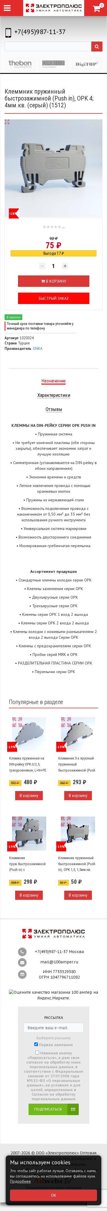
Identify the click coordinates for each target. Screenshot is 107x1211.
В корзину (29, 795)
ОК (53, 1195)
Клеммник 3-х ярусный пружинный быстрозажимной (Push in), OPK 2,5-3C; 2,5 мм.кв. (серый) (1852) (77, 770)
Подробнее (20, 1181)
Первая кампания (56, 1045)
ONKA (38, 348)
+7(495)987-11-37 (40, 31)
